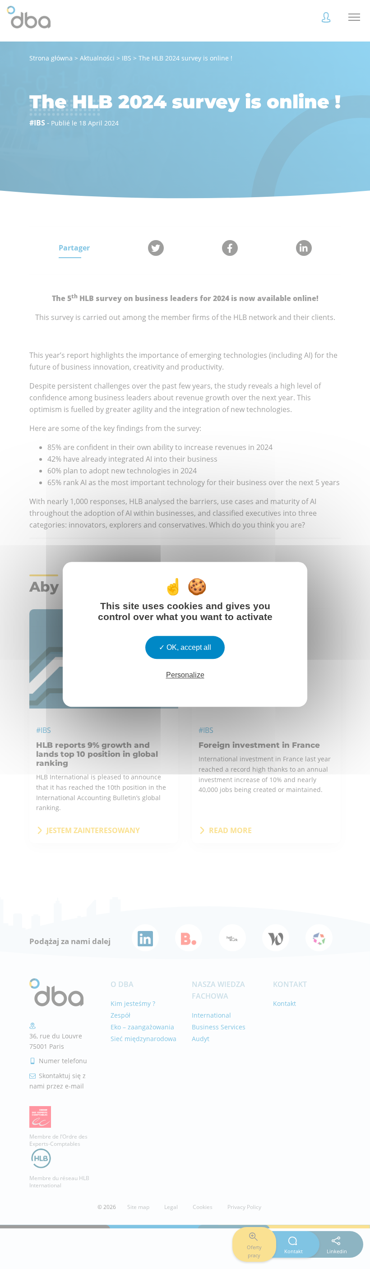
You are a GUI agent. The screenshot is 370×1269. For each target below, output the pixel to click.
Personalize (185, 675)
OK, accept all (188, 647)
